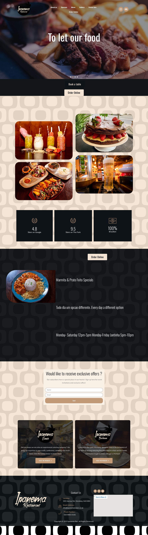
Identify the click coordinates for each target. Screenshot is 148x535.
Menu (73, 7)
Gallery (81, 7)
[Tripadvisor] (126, 9)
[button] (70, 76)
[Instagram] (120, 9)
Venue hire (92, 7)
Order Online (73, 12)
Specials (64, 7)
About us (54, 7)
